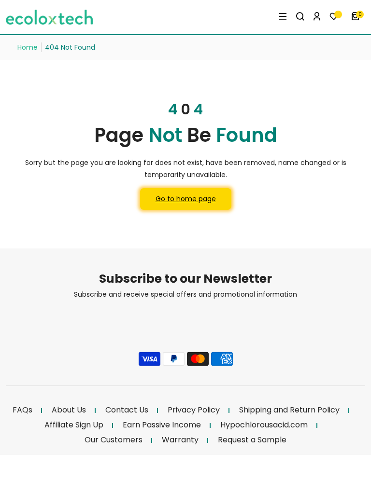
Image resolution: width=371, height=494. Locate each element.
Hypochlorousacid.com (264, 425)
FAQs (22, 410)
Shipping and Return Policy (289, 410)
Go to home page (186, 199)
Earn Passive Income (162, 425)
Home (27, 47)
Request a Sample (252, 440)
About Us (69, 410)
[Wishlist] (336, 17)
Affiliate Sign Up (73, 425)
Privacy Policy (194, 410)
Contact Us (126, 410)
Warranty (180, 440)
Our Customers (114, 440)
